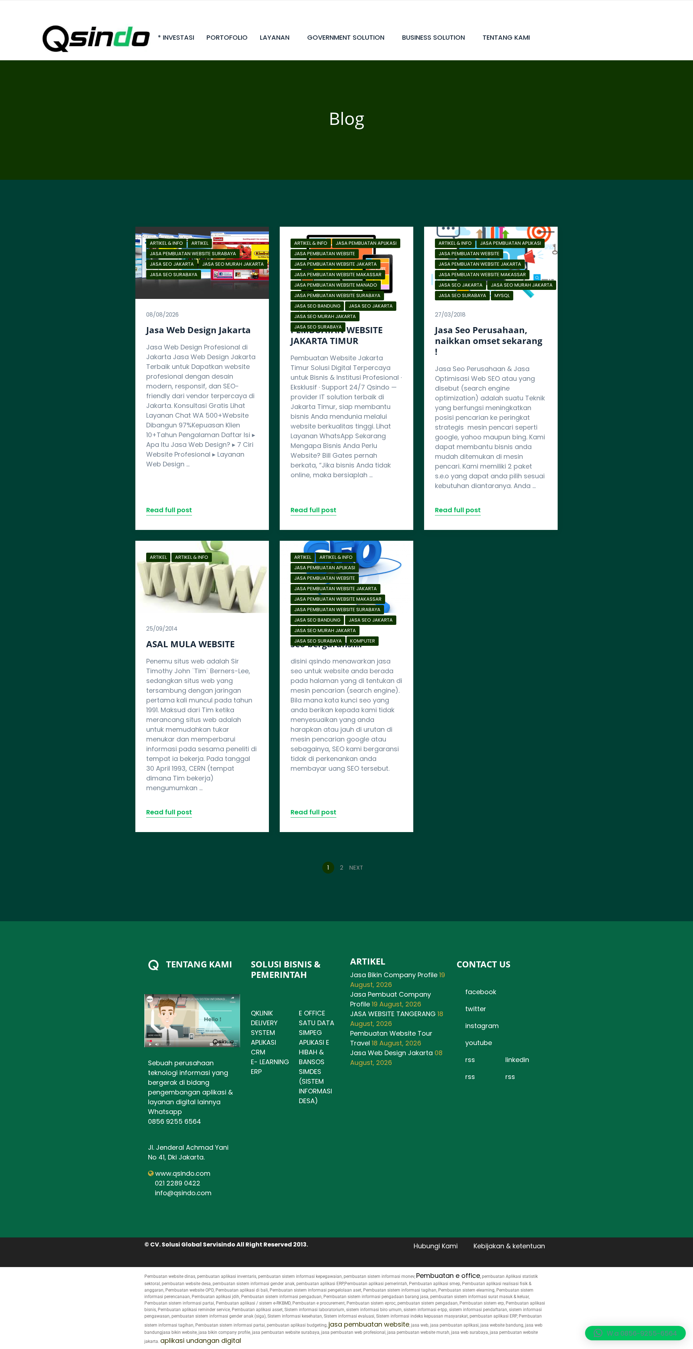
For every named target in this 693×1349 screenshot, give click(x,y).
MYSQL (502, 295)
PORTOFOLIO (227, 37)
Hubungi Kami (436, 1245)
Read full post (169, 510)
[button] (635, 1333)
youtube (478, 1042)
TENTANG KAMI (506, 37)
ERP (256, 1071)
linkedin (517, 1059)
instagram (482, 1025)
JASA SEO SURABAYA (173, 274)
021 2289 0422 (177, 1183)
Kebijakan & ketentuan (509, 1245)
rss (470, 1059)
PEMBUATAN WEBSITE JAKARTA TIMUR (337, 335)
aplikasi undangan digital (200, 1340)
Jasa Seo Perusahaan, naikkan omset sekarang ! (488, 340)
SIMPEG (310, 1032)
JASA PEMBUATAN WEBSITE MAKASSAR (338, 274)
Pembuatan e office (448, 1275)
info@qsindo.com (183, 1192)
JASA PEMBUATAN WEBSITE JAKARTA (335, 264)
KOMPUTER (362, 640)
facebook (480, 991)
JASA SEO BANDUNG (317, 306)
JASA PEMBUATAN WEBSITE (324, 253)
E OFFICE (312, 1013)
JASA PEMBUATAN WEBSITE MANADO (335, 285)
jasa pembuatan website (368, 1324)
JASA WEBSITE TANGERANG (393, 1013)
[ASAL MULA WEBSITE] (202, 577)
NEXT (357, 867)
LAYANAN (274, 37)
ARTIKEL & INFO (166, 243)
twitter (475, 1008)
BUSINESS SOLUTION (433, 37)
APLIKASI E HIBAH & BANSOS (314, 1052)
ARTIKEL (199, 243)
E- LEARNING (270, 1061)
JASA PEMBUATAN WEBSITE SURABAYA (193, 253)
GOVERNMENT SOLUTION (345, 37)
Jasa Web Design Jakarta (198, 330)
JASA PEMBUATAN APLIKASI (366, 243)
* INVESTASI (176, 37)
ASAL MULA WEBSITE (190, 644)
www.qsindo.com (182, 1173)
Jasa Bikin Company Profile (393, 974)
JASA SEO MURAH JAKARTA (233, 264)
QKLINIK (262, 1013)
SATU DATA (316, 1022)
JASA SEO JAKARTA (172, 264)
